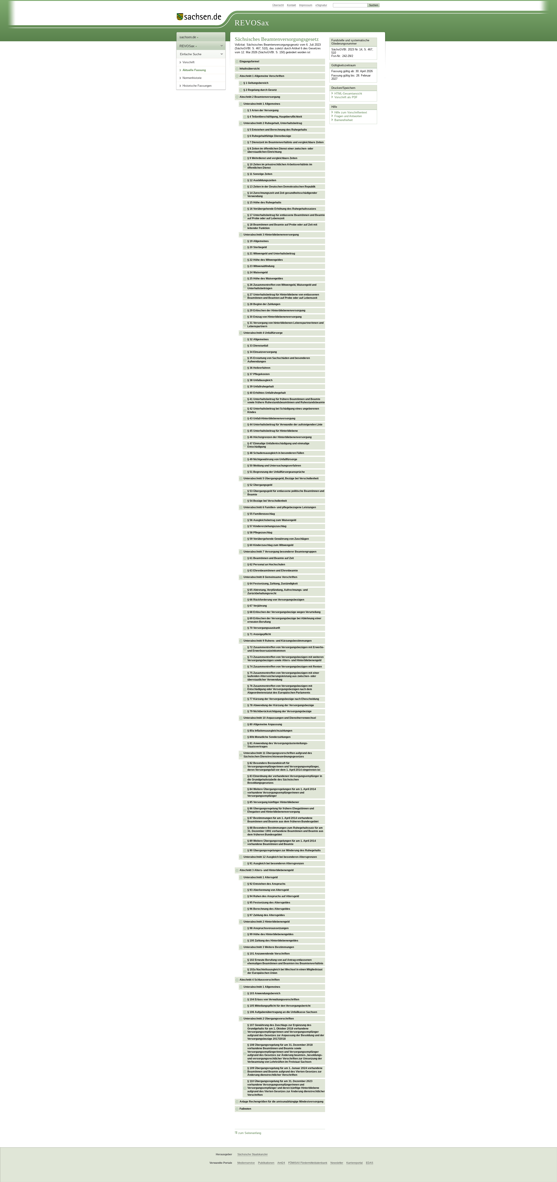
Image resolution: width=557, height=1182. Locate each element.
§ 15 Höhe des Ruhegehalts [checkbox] (264, 202)
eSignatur (321, 5)
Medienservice (246, 1162)
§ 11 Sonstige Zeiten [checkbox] (259, 174)
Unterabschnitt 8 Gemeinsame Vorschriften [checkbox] (270, 577)
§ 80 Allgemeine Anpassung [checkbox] (264, 724)
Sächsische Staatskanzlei (252, 1154)
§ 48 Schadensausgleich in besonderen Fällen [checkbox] (275, 453)
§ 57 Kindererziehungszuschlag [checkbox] (266, 526)
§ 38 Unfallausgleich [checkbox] (259, 380)
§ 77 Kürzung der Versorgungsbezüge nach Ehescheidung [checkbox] (283, 699)
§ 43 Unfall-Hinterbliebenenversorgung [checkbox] (271, 418)
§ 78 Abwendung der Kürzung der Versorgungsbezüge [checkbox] (280, 705)
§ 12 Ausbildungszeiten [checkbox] (261, 180)
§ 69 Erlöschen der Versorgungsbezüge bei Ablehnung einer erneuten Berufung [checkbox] (284, 620)
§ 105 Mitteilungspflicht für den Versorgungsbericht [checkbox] (278, 1005)
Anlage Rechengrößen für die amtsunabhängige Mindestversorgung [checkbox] (281, 1101)
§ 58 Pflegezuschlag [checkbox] (259, 532)
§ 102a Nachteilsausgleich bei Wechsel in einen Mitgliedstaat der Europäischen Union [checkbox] (284, 971)
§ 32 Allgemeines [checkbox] (258, 339)
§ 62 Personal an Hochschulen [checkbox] (266, 564)
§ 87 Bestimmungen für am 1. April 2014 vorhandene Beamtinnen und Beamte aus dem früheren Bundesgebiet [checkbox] (283, 820)
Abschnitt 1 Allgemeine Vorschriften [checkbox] (262, 76)
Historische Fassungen (197, 85)
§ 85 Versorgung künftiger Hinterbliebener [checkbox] (273, 802)
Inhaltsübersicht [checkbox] (250, 68)
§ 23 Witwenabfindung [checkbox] (260, 266)
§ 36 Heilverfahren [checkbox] (258, 367)
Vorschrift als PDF (345, 97)
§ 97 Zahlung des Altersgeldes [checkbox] (266, 915)
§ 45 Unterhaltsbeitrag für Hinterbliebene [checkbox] (272, 430)
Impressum (305, 5)
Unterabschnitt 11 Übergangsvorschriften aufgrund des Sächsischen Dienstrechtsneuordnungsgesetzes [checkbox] (277, 755)
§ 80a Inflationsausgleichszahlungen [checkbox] (269, 730)
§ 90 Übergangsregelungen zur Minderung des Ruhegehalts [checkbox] (284, 850)
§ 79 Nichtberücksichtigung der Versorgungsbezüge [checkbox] (279, 711)
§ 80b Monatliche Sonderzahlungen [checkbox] (268, 737)
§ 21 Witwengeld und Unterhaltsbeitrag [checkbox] (271, 253)
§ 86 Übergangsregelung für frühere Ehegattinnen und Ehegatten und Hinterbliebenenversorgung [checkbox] (280, 810)
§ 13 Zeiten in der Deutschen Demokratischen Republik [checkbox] (281, 186)
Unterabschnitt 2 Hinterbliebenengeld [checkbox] (266, 921)
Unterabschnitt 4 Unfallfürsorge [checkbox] (263, 332)
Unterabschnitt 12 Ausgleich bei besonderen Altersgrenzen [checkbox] (280, 856)
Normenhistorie (192, 78)
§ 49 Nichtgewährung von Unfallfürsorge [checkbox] (272, 459)
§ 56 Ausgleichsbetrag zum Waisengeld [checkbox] (271, 520)
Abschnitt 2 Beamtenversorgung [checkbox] (260, 96)
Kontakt (291, 5)
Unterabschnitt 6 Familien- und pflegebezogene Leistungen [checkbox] (279, 507)
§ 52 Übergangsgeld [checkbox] (259, 484)
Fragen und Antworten (348, 116)
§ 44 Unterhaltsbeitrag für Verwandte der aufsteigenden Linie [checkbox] (284, 424)
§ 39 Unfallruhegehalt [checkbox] (260, 386)
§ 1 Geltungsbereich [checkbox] (255, 83)
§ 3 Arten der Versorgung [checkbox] (262, 110)
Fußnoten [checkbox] (245, 1108)
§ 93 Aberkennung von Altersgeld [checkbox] (268, 889)
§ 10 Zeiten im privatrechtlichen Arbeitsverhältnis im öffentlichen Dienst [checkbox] (279, 166)
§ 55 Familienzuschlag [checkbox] (261, 513)
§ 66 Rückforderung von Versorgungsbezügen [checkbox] (275, 599)
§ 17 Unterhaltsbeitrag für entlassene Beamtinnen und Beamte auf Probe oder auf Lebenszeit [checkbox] (286, 217)
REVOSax (252, 22)
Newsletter (337, 1162)
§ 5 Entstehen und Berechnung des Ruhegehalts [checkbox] (277, 129)
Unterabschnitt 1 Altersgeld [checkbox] (260, 877)
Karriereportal (354, 1162)
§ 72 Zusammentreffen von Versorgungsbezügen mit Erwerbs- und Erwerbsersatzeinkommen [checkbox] (285, 649)
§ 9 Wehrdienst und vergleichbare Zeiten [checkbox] (272, 158)
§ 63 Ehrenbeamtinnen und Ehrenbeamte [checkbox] (272, 570)
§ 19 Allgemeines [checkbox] (258, 241)
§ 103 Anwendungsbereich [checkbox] (263, 993)
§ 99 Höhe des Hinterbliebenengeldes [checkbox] (270, 934)
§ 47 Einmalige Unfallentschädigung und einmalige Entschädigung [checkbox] (278, 445)
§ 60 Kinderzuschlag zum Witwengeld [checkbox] (270, 545)
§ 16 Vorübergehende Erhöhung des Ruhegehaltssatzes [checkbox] (281, 208)
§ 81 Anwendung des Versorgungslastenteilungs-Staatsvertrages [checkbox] (277, 745)
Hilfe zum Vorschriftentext (350, 112)
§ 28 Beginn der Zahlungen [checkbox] (263, 304)
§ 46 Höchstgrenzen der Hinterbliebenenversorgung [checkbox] (279, 437)
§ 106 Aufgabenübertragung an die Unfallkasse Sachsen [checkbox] (282, 1012)
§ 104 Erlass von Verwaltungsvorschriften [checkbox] (273, 999)
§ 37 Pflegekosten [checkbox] (258, 374)
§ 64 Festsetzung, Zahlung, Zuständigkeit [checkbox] (272, 583)
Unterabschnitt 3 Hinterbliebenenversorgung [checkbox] (271, 234)
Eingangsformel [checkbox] (249, 61)
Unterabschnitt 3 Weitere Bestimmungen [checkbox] (268, 947)
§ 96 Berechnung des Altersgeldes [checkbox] (268, 908)
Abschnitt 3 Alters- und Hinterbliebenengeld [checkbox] (267, 870)
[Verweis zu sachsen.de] (200, 17)
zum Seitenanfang (249, 1133)
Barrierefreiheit (343, 120)
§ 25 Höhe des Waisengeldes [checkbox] (265, 278)
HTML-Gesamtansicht (348, 93)
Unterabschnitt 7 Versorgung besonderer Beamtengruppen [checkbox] (279, 551)
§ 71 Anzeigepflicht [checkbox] (259, 634)
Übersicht (278, 5)
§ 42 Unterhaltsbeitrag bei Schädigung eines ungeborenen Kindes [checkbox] (283, 410)
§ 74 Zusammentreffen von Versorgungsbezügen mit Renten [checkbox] (284, 666)
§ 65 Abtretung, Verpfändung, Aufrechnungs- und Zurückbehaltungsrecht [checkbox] (277, 591)
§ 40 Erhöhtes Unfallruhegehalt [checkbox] (266, 392)
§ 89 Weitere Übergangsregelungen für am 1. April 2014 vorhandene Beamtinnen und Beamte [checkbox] (281, 842)
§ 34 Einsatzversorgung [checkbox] (262, 352)
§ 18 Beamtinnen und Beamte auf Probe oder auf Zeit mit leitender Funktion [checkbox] (282, 226)
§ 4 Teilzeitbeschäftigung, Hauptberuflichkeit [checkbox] (274, 116)
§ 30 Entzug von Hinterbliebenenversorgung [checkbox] (274, 316)
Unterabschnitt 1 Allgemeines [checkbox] (261, 103)
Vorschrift (189, 62)
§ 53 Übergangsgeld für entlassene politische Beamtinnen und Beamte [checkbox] (285, 493)
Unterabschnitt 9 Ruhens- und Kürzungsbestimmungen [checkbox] (277, 640)
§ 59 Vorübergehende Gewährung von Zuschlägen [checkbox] (278, 538)
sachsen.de (188, 37)
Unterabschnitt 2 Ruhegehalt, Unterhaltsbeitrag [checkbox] (272, 123)
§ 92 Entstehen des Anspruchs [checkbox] (266, 883)
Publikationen (266, 1162)
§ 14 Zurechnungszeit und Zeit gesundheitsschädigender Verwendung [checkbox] (282, 194)
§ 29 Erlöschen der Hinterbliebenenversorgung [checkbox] (276, 310)
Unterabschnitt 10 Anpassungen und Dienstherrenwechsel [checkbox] (279, 717)
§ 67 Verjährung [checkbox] (257, 605)
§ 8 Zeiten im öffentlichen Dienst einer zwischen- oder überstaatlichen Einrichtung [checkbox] (280, 150)
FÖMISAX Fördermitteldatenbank (307, 1162)
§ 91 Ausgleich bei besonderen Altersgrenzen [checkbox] (275, 863)
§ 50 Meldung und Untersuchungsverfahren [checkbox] (274, 465)
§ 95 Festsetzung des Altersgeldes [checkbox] (268, 902)
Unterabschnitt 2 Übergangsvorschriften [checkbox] (268, 1018)
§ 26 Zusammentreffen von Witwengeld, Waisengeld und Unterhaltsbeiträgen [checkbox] (281, 286)
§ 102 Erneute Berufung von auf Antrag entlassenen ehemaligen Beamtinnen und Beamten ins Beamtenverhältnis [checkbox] (285, 961)
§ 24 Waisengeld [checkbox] (257, 272)
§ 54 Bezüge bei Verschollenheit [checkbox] (267, 500)
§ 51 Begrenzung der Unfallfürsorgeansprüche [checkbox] (276, 471)
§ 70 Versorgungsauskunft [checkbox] (263, 627)
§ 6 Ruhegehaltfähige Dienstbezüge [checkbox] (269, 136)
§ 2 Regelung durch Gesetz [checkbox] (260, 89)
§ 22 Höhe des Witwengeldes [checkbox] (265, 259)
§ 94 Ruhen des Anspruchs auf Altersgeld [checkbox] (273, 896)
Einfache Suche (190, 54)
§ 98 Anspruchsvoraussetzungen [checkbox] (268, 928)
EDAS (369, 1162)
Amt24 (281, 1162)
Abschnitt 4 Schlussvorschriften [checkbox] (260, 979)
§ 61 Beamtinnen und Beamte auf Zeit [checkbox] (270, 558)
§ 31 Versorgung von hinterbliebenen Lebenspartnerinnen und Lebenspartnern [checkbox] (285, 324)
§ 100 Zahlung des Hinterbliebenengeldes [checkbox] (272, 940)
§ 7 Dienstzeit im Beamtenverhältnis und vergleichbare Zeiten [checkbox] (285, 142)
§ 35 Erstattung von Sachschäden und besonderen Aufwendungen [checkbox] (278, 360)
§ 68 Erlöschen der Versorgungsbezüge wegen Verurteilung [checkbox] (283, 612)
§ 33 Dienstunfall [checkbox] (257, 345)
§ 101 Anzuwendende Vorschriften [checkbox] (268, 953)
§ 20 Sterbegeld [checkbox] (257, 247)
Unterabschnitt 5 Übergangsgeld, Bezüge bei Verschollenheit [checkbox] (281, 478)
